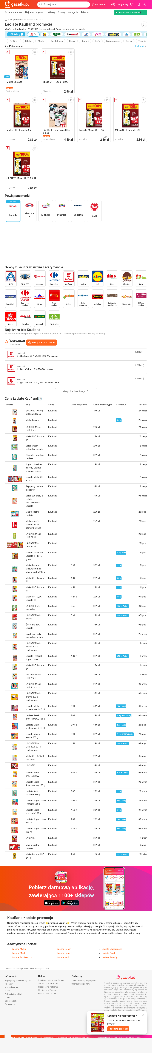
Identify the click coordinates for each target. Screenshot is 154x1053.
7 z (14, 46)
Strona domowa (13, 12)
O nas (7, 997)
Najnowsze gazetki (35, 12)
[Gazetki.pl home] (17, 4)
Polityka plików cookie (131, 1037)
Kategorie (73, 12)
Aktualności (10, 1004)
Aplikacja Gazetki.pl (13, 994)
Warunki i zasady (93, 1037)
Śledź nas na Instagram (48, 987)
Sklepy (61, 12)
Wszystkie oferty (17, 20)
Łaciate (30, 20)
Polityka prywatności (111, 1037)
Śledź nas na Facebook (48, 983)
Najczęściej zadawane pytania (18, 980)
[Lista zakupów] (144, 4)
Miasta (85, 12)
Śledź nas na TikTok (47, 994)
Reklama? (9, 984)
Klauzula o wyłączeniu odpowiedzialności (66, 1037)
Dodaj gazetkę (11, 1001)
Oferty (51, 12)
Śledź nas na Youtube (47, 990)
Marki (7, 990)
